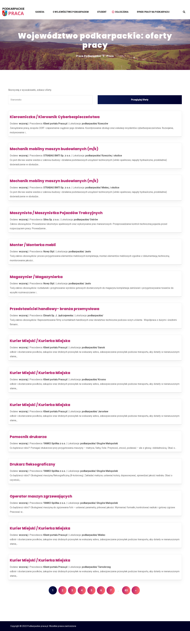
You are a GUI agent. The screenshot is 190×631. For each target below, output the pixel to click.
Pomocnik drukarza (28, 436)
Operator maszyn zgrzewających (41, 496)
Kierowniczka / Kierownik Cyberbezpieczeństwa (55, 116)
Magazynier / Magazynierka (36, 276)
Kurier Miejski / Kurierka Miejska (40, 340)
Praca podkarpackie (88, 56)
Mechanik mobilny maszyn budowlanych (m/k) (54, 148)
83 (126, 590)
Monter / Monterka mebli (33, 244)
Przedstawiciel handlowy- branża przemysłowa (54, 308)
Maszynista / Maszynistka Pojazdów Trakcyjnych (56, 212)
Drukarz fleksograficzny (32, 464)
